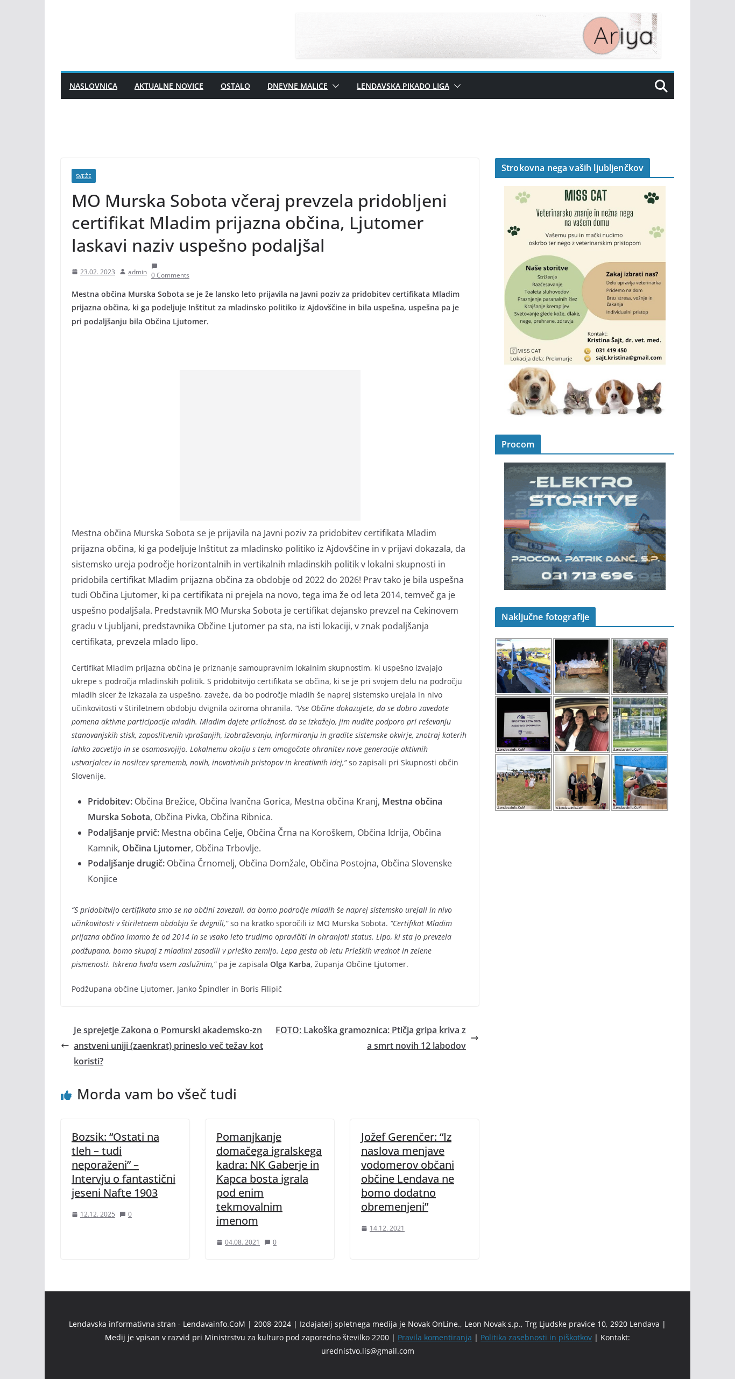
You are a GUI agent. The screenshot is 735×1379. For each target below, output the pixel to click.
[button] (334, 86)
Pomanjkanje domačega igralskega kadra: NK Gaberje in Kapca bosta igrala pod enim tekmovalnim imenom (269, 1178)
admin (137, 271)
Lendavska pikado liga (403, 86)
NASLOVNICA (93, 86)
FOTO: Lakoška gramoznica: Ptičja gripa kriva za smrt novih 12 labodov (370, 1037)
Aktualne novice (169, 86)
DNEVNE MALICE (297, 86)
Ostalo (235, 86)
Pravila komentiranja (435, 1337)
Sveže (83, 176)
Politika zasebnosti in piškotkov (536, 1337)
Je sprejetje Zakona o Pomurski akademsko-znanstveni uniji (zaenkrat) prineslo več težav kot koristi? (168, 1045)
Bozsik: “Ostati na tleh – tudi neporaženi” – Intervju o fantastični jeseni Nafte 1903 (123, 1164)
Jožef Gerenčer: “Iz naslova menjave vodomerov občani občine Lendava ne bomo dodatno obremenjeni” (407, 1171)
